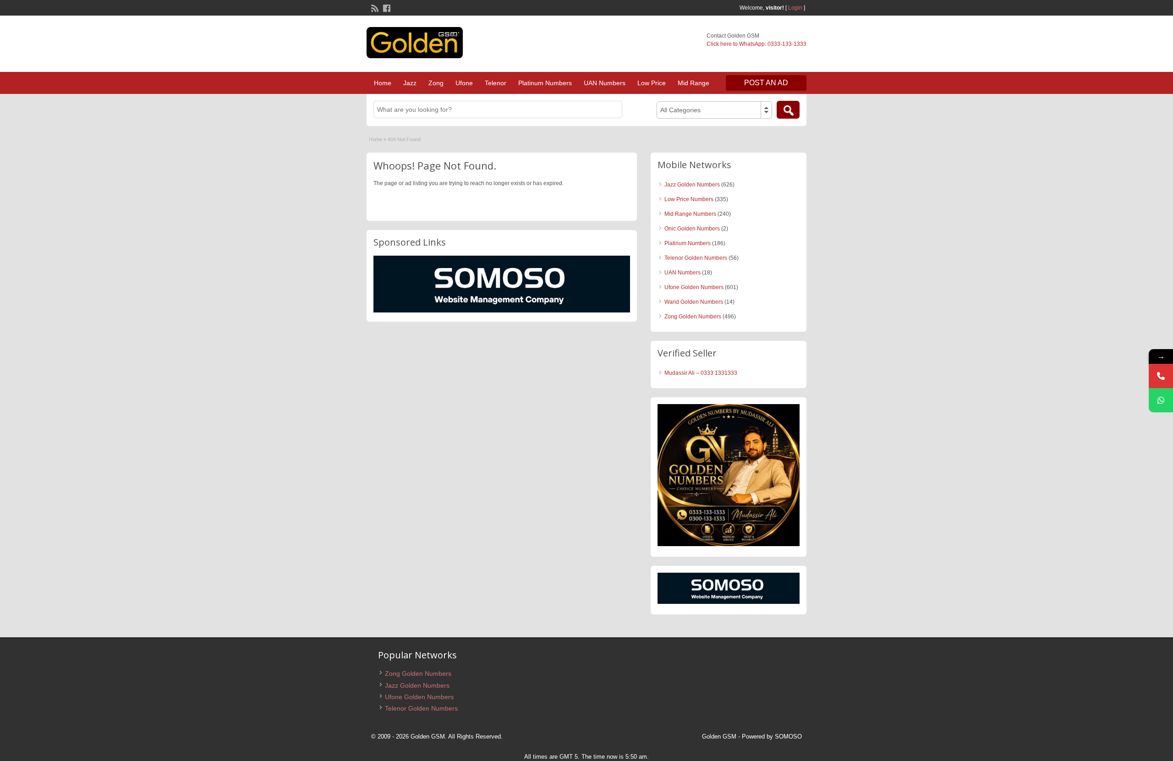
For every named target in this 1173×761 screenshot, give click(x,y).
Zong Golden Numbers (692, 316)
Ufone (464, 83)
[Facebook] (385, 7)
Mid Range (693, 83)
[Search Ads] (788, 110)
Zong (436, 83)
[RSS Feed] (374, 7)
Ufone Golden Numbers (694, 287)
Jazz (410, 83)
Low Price (651, 83)
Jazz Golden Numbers (692, 184)
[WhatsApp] (1161, 400)
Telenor (495, 83)
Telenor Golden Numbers (695, 258)
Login (795, 8)
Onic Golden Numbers (692, 228)
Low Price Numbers (688, 199)
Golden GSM (719, 736)
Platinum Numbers (545, 83)
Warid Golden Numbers (693, 302)
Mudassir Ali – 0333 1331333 (700, 373)
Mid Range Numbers (690, 214)
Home (382, 83)
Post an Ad (766, 83)
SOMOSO (788, 736)
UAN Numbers (604, 83)
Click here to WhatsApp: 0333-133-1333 (756, 44)
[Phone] (1161, 376)
